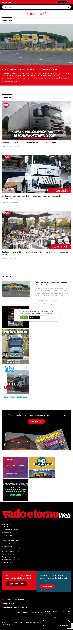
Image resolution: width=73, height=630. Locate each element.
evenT (4, 565)
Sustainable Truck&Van (10, 530)
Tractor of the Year (8, 557)
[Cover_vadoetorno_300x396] (36, 346)
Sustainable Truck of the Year (12, 549)
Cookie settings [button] (34, 318)
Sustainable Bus (7, 535)
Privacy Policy (22, 612)
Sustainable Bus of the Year (11, 551)
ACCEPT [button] (24, 318)
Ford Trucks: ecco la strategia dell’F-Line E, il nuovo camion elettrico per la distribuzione (31, 197)
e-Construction (7, 546)
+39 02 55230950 (9, 604)
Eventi (14, 258)
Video (18, 146)
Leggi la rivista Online (16, 584)
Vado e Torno (6, 524)
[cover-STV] (36, 382)
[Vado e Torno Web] (8, 2)
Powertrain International (10, 541)
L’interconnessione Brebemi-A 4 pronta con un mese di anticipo (30, 69)
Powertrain (6, 538)
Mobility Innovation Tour (10, 560)
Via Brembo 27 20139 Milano (14, 600)
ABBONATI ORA (36, 421)
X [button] (55, 311)
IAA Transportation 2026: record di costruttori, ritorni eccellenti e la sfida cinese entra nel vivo (35, 253)
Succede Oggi (16, 81)
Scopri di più (47, 586)
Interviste (15, 202)
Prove (14, 146)
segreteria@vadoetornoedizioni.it (16, 607)
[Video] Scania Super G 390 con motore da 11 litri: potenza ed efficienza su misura (34, 142)
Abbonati (62, 2)
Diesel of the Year (8, 554)
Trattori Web (6, 543)
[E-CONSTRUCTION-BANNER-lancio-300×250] (42, 467)
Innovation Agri (7, 562)
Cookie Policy (32, 612)
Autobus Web (6, 532)
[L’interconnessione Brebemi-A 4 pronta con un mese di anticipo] (36, 44)
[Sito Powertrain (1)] (15, 490)
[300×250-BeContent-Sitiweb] (15, 467)
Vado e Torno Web (8, 527)
